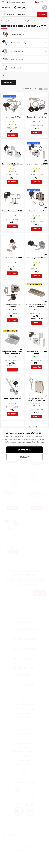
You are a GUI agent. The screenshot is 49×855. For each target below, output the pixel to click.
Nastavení (24, 457)
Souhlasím (24, 449)
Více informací (37, 442)
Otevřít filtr (9, 82)
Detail (36, 323)
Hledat (42, 14)
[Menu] (3, 6)
